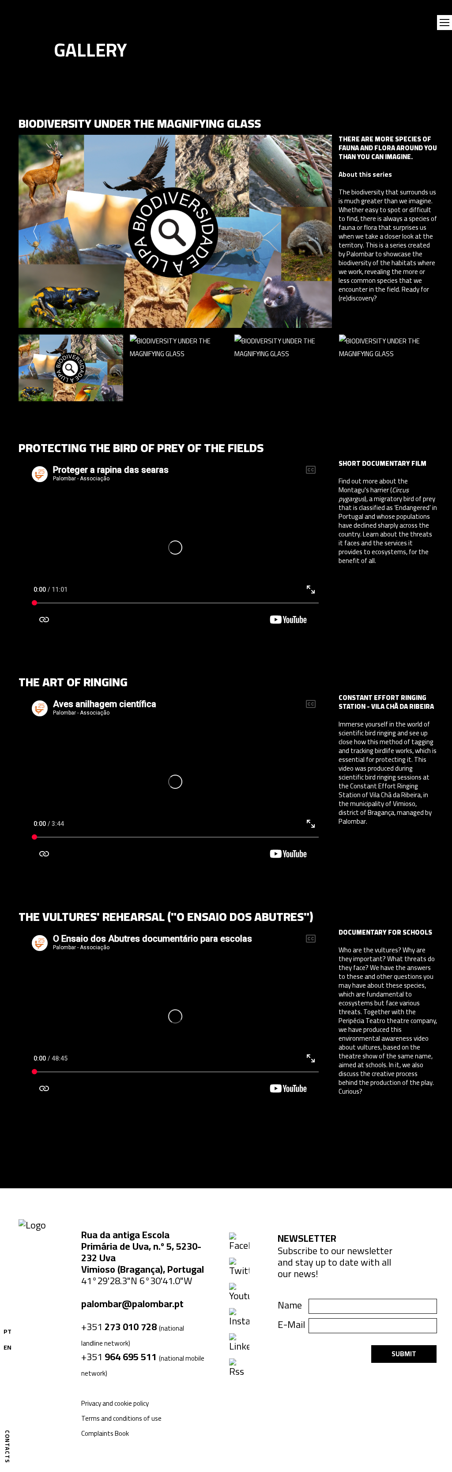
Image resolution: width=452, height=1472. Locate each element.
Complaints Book (105, 1433)
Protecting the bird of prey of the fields (141, 448)
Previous (35, 231)
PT (7, 1331)
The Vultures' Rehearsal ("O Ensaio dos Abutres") (166, 916)
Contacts (7, 1446)
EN (7, 1347)
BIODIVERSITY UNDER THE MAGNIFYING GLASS (140, 123)
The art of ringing (73, 682)
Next (315, 231)
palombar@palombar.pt (132, 1303)
